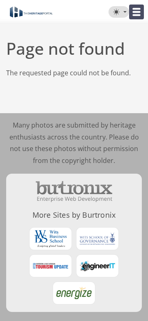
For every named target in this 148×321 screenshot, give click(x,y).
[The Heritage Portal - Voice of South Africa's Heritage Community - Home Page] (31, 12)
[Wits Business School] (50, 238)
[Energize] (74, 293)
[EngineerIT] (97, 265)
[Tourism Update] (50, 265)
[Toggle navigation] (136, 12)
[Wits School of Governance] (97, 238)
